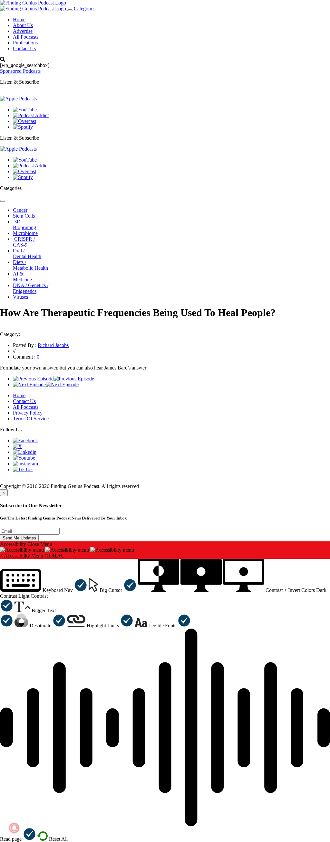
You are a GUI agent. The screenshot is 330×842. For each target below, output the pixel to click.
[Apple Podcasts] (18, 98)
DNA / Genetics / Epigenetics (30, 288)
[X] (17, 446)
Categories (84, 8)
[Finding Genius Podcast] (33, 2)
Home (19, 19)
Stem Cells (24, 216)
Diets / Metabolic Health (30, 265)
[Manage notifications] (14, 828)
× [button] (1, 555)
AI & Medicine (22, 276)
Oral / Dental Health (27, 253)
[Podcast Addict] (31, 115)
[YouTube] (25, 109)
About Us (23, 25)
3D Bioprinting (24, 224)
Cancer (20, 210)
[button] (43, 590)
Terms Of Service (31, 418)
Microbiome (25, 233)
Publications (25, 42)
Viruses (20, 297)
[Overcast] (24, 121)
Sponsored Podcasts (20, 71)
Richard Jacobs (53, 345)
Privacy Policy (28, 413)
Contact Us (24, 48)
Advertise (23, 31)
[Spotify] (23, 127)
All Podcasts (25, 37)
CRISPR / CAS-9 (24, 242)
